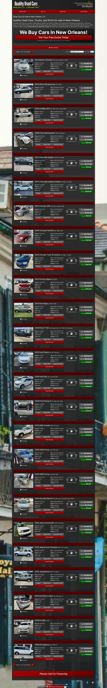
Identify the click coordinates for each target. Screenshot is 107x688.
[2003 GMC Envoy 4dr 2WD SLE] (24, 456)
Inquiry (38, 71)
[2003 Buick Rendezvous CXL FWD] (24, 90)
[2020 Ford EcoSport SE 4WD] (24, 285)
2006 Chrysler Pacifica (49, 230)
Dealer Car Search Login (43, 684)
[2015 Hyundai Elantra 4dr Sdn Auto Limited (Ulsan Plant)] (24, 505)
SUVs (14, 25)
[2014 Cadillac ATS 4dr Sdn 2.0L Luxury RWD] (24, 115)
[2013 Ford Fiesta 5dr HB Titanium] (24, 358)
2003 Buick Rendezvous (48, 84)
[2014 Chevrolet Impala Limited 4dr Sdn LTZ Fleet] (24, 188)
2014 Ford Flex (46, 377)
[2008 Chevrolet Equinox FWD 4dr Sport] (24, 139)
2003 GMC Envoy (46, 450)
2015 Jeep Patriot (47, 572)
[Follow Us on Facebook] (87, 683)
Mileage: (53, 68)
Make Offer (47, 71)
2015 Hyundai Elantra (54, 498)
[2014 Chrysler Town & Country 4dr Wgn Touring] (24, 261)
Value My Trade (58, 71)
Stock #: (37, 63)
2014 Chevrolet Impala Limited (53, 182)
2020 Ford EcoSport (46, 279)
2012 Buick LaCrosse (51, 60)
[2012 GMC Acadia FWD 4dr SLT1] (24, 432)
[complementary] (102, 683)
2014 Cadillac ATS (50, 109)
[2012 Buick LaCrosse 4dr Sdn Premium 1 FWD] (24, 66)
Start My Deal (49, 74)
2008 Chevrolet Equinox (50, 133)
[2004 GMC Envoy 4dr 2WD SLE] (24, 480)
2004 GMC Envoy (46, 474)
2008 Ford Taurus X (49, 401)
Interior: (37, 64)
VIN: (52, 63)
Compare (24, 75)
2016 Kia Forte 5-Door (49, 596)
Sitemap (55, 684)
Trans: (52, 66)
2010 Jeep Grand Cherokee (51, 547)
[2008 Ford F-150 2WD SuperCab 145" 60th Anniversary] (24, 334)
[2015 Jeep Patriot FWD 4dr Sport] (24, 578)
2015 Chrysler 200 (49, 206)
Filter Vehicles (54, 47)
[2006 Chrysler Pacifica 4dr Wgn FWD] (24, 237)
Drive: (36, 68)
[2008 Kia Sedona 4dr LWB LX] (24, 651)
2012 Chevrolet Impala (49, 157)
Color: (36, 66)
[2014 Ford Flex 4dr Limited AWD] (24, 383)
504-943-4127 (87, 7)
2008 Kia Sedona (46, 645)
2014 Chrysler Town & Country (53, 255)
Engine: (52, 64)
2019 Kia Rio (42, 620)
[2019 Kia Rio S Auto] (24, 627)
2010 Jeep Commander (49, 523)
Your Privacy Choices (61, 684)
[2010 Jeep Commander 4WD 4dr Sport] (24, 529)
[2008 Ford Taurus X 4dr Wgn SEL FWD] (24, 407)
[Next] (32, 51)
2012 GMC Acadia (47, 425)
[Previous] (14, 51)
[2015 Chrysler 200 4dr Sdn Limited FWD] (24, 212)
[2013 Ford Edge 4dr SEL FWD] (24, 310)
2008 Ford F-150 (54, 328)
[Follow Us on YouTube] (93, 683)
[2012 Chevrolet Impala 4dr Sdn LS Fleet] (24, 164)
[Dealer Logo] (33, 5)
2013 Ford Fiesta (47, 352)
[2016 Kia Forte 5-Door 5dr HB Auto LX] (24, 602)
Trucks (86, 23)
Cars (82, 23)
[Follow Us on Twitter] (90, 683)
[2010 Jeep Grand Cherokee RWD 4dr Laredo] (24, 553)
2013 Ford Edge (45, 303)
